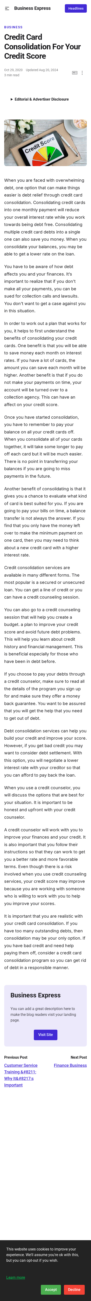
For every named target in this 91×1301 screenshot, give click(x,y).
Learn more (15, 1277)
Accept (51, 1289)
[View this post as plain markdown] (75, 73)
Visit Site (45, 1034)
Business (13, 27)
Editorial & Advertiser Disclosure (42, 99)
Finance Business (70, 1065)
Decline (74, 1289)
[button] (7, 8)
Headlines (76, 8)
